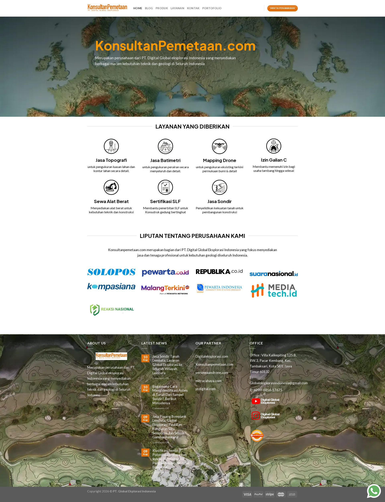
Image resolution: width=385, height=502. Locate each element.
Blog (149, 8)
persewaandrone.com (212, 372)
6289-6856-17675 (268, 390)
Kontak (193, 8)
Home (137, 8)
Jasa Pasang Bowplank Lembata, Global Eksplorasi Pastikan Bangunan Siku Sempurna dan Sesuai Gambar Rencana (169, 426)
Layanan (177, 8)
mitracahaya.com (209, 381)
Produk (162, 8)
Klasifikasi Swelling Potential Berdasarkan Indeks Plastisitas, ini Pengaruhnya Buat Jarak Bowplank (170, 459)
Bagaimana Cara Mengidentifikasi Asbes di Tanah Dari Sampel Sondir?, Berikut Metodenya (170, 394)
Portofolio (212, 8)
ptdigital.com (206, 389)
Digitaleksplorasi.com (212, 356)
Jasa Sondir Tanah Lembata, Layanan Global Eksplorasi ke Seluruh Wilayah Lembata (167, 364)
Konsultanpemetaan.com (214, 364)
